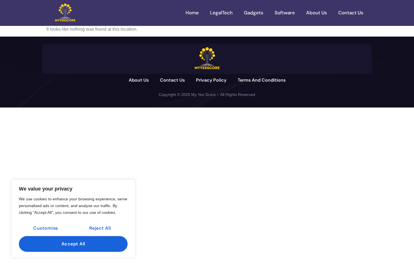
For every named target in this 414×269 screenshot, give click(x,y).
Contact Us (350, 13)
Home (192, 13)
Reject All (100, 228)
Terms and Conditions (262, 80)
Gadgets (253, 13)
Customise (45, 228)
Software (285, 13)
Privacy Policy (211, 80)
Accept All (73, 244)
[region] (73, 219)
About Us (316, 13)
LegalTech (221, 13)
